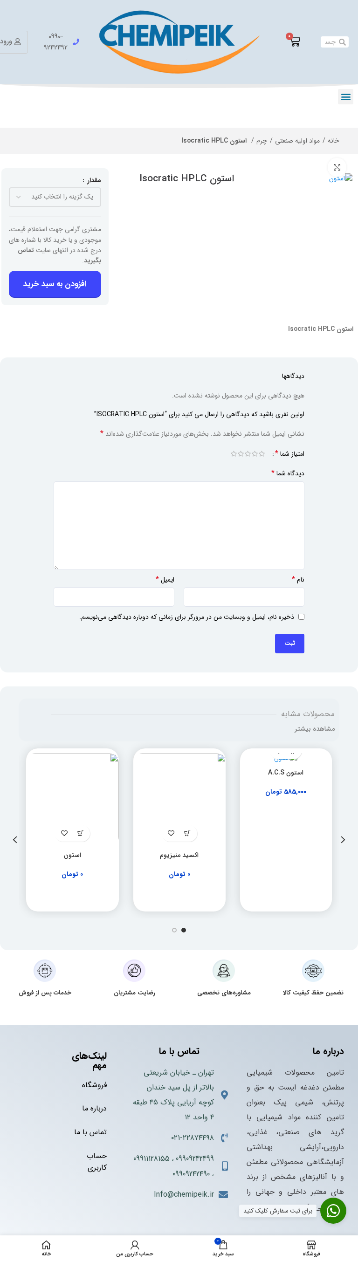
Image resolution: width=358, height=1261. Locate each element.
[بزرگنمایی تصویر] (337, 167)
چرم (261, 141)
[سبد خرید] (294, 42)
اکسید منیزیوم (179, 855)
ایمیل (165, 580)
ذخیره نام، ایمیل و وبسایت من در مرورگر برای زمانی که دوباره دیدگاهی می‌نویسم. (186, 617)
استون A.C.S (285, 773)
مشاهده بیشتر (315, 729)
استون (72, 855)
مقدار (93, 180)
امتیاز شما (289, 454)
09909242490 (191, 1174)
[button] (345, 96)
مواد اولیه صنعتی (297, 141)
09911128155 (151, 1159)
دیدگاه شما (287, 473)
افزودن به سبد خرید (55, 284)
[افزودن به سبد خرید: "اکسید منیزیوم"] (187, 833)
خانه (333, 141)
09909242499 (195, 1159)
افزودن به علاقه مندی (171, 833)
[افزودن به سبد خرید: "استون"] (80, 833)
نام (298, 580)
